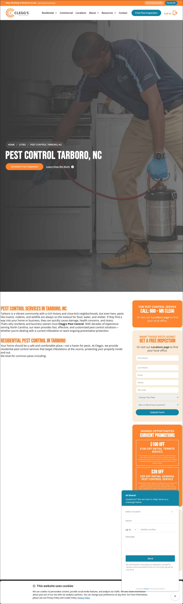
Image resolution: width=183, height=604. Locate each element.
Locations (81, 12)
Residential (48, 12)
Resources (107, 12)
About (92, 12)
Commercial (66, 12)
